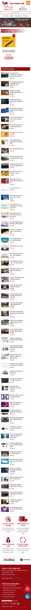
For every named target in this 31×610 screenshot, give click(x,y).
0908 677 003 (16, 578)
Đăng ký (25, 16)
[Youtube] (18, 603)
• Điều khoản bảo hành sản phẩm (11, 588)
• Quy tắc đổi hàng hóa (8, 594)
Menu (28, 3)
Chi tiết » (12, 78)
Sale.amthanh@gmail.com (9, 576)
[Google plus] (15, 603)
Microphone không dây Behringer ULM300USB (8, 51)
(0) (13, 16)
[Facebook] (11, 603)
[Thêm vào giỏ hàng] (8, 58)
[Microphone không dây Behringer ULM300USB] (8, 42)
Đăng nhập (18, 16)
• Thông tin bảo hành (8, 592)
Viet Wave (10, 606)
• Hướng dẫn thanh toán (9, 590)
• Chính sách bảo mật (8, 597)
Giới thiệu (6, 16)
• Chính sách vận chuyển (9, 586)
